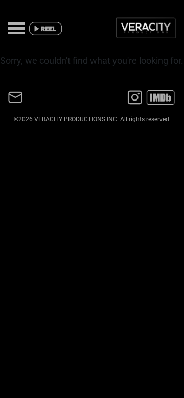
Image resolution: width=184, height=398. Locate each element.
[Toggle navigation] (16, 25)
